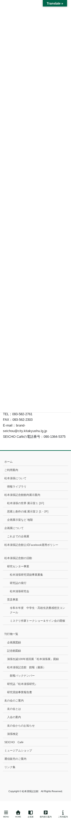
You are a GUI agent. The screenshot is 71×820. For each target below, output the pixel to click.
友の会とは (14, 708)
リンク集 (9, 767)
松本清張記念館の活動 (18, 558)
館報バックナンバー (22, 675)
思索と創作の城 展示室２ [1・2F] (27, 511)
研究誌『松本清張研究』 (22, 683)
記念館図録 (14, 650)
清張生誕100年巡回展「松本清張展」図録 (33, 659)
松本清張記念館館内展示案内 (22, 494)
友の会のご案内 (14, 700)
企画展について (14, 528)
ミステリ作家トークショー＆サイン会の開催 (37, 620)
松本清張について (15, 478)
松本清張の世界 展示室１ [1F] (25, 503)
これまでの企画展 (18, 536)
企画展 (31, 817)
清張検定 (12, 733)
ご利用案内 (11, 470)
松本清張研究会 (19, 591)
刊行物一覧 (11, 633)
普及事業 (12, 599)
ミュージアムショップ (18, 750)
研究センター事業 (18, 566)
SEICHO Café (13, 742)
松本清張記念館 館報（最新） (26, 667)
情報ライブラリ (16, 486)
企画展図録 (14, 642)
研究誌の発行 (18, 583)
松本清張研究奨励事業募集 (26, 574)
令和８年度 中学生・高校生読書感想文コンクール (37, 610)
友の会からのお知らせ (21, 725)
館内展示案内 (46, 817)
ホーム (8, 461)
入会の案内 (14, 717)
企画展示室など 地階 (20, 519)
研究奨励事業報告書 (19, 692)
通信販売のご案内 (15, 758)
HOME (18, 817)
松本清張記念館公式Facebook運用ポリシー (31, 544)
